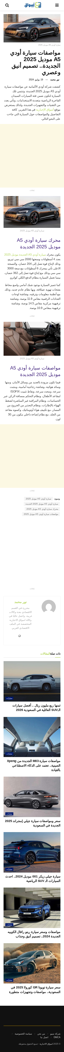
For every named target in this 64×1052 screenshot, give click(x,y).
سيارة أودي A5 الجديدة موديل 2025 (25, 254)
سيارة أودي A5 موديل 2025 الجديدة (42, 504)
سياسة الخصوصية (23, 1033)
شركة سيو (55, 1033)
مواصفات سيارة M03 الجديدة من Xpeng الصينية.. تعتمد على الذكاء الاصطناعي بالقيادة (33, 765)
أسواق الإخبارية (45, 109)
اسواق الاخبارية (46, 1044)
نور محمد (54, 79)
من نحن (41, 1033)
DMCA (57, 1037)
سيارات (9, 698)
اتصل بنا (44, 1037)
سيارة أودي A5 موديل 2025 (38, 499)
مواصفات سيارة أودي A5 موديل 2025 (41, 514)
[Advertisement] (32, 156)
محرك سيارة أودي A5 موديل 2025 (42, 509)
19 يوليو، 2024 (36, 79)
